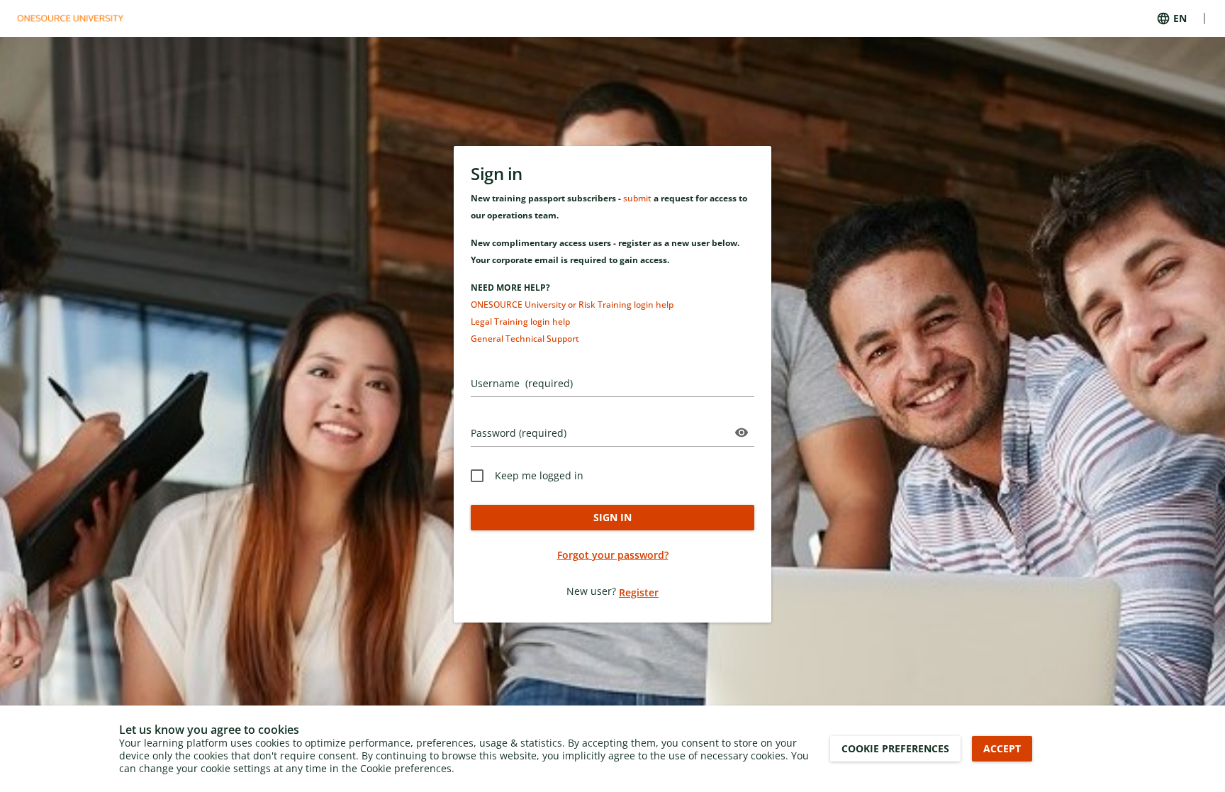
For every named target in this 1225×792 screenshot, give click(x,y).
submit (637, 198)
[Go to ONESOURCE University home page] (78, 19)
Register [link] (639, 592)
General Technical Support (525, 339)
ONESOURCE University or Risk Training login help (572, 305)
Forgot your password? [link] (613, 555)
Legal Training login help (520, 322)
